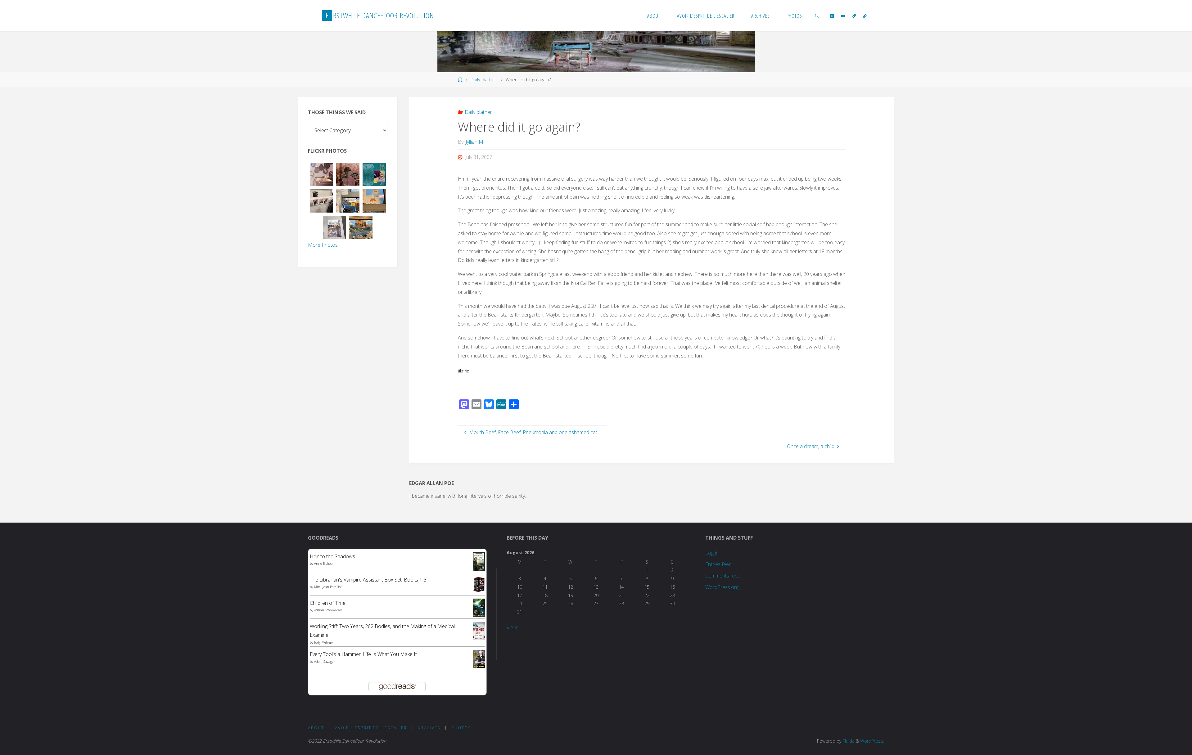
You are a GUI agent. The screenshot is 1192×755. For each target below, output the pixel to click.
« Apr (512, 627)
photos (461, 727)
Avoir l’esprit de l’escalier (371, 727)
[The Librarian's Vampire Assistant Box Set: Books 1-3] (479, 583)
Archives (429, 727)
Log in (712, 553)
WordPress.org (721, 587)
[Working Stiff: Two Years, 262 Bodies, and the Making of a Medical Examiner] (479, 630)
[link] (817, 15)
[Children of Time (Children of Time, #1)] (479, 607)
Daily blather (483, 80)
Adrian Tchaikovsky (328, 610)
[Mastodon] (865, 16)
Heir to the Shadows (332, 556)
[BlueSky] (854, 16)
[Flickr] (843, 16)
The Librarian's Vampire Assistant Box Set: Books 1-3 (368, 579)
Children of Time (327, 603)
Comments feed (722, 575)
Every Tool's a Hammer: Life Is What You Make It (363, 654)
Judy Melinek (323, 642)
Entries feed (718, 564)
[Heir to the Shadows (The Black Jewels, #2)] (479, 561)
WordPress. (872, 741)
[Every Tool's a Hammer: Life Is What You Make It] (479, 658)
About (316, 727)
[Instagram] (832, 16)
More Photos (323, 244)
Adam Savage (323, 661)
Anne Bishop (323, 563)
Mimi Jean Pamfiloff (328, 587)
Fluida (848, 741)
